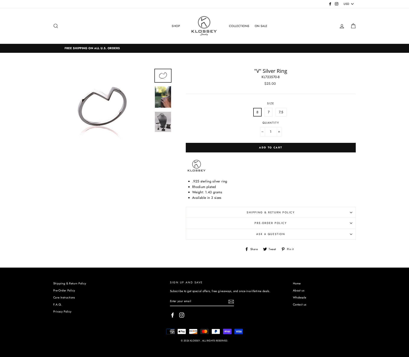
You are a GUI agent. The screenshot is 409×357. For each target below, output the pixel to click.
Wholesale (299, 297)
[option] (204, 48)
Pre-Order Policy (271, 223)
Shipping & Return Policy (271, 212)
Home (297, 283)
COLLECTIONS (239, 26)
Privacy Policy (62, 311)
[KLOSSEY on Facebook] (172, 315)
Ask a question (270, 234)
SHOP (176, 26)
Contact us (299, 304)
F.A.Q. (57, 304)
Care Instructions (64, 297)
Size (270, 103)
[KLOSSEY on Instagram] (181, 315)
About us (298, 290)
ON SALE (261, 26)
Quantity (270, 123)
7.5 (281, 112)
